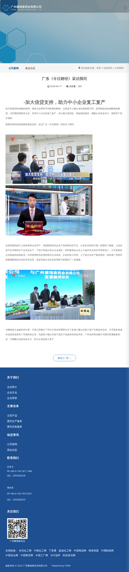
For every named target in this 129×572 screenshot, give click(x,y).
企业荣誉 (12, 398)
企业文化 (12, 392)
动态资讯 (107, 67)
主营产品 (12, 415)
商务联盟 (94, 550)
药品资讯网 (69, 555)
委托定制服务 (14, 426)
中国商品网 (80, 550)
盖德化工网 (65, 550)
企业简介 (12, 387)
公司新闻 (14, 68)
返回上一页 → (64, 357)
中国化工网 (40, 550)
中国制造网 (107, 550)
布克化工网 (25, 550)
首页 (98, 67)
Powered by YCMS (61, 565)
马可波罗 (55, 555)
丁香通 (52, 550)
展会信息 (30, 68)
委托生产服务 (14, 421)
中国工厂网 (41, 555)
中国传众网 (12, 555)
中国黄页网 (26, 555)
